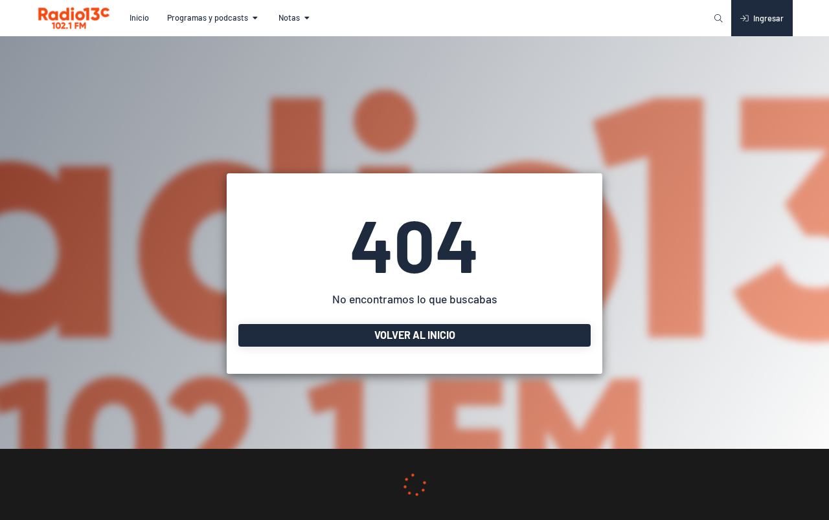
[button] (139, 18)
